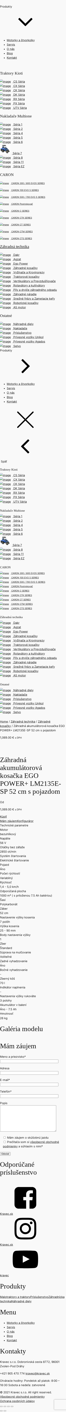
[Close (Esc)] (1, 1406)
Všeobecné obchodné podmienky (22, 1396)
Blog (10, 53)
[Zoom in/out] (12, 1406)
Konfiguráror (25, 821)
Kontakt (12, 57)
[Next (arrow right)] (5, 1410)
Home (4, 721)
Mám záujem (8, 821)
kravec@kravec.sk (38, 1373)
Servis (11, 44)
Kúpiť (3, 816)
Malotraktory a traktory (15, 1297)
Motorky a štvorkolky (21, 40)
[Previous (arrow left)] (1, 1410)
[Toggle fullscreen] (8, 1406)
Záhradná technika (23, 721)
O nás (11, 49)
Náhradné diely (21, 1301)
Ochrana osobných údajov (17, 1401)
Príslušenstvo (39, 1297)
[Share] (5, 1406)
